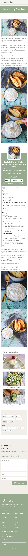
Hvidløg (5, 430)
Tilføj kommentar (19, 483)
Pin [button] (21, 180)
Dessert (4, 522)
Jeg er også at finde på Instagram (9, 263)
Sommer (5, 421)
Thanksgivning (18, 525)
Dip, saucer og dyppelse (9, 419)
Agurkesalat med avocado (14, 387)
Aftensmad (4, 517)
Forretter (19, 419)
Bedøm (15, 180)
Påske (16, 522)
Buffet (16, 527)
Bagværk (4, 525)
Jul (16, 517)
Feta (22, 428)
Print (8, 180)
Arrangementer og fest (8, 416)
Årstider (18, 416)
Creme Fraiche (11, 428)
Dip (18, 428)
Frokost (4, 520)
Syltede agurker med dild (14, 405)
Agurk (4, 428)
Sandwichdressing (14, 370)
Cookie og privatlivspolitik (6, 510)
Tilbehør (11, 421)
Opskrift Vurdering (5, 456)
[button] (11, 176)
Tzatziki (11, 430)
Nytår (16, 520)
